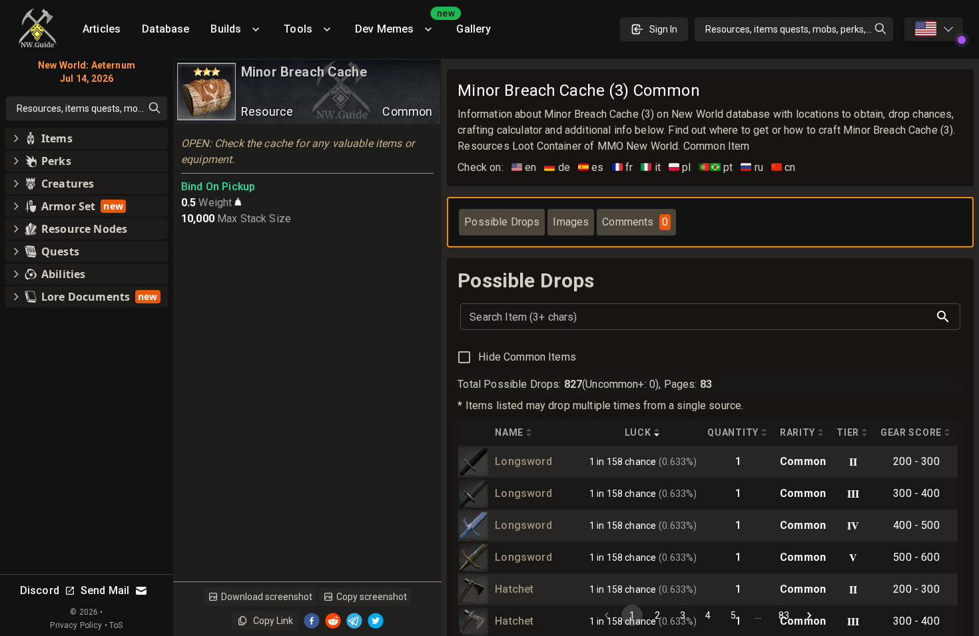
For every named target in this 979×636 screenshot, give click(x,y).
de (557, 167)
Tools (298, 29)
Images (571, 222)
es (591, 167)
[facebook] (312, 620)
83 (784, 615)
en (524, 167)
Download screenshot (266, 596)
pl (680, 167)
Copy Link (273, 620)
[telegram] (354, 620)
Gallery (473, 29)
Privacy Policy (76, 625)
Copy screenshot (371, 596)
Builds (225, 29)
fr (622, 167)
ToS (116, 625)
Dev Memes (400, 24)
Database (165, 29)
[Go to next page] (809, 615)
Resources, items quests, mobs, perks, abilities (799, 29)
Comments (634, 222)
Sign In (663, 29)
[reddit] (333, 620)
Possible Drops (501, 222)
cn (783, 167)
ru (752, 167)
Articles (102, 29)
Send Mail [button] (105, 590)
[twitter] (376, 620)
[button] (86, 138)
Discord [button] (39, 590)
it (651, 167)
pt (716, 167)
